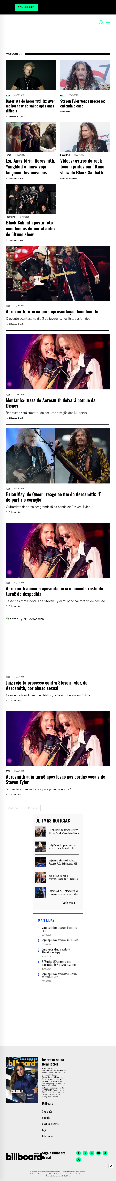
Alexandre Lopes (17, 116)
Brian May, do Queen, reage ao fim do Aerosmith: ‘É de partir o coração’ (53, 497)
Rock (8, 95)
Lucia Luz (67, 111)
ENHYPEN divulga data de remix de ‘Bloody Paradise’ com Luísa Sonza (64, 831)
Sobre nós (47, 1111)
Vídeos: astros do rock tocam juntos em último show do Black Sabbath (82, 166)
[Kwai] (78, 1159)
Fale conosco (48, 1136)
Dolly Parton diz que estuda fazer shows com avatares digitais (63, 846)
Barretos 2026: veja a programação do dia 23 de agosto (63, 877)
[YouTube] (98, 1153)
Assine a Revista (50, 1124)
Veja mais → (71, 902)
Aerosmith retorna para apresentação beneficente (52, 311)
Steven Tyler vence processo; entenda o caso (82, 103)
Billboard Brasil (16, 178)
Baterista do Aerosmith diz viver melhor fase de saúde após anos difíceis (30, 106)
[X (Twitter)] (91, 1153)
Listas (8, 155)
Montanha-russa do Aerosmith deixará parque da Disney (50, 403)
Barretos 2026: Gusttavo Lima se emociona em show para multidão (63, 892)
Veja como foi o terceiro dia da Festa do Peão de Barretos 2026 (63, 862)
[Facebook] (78, 1153)
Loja (44, 1130)
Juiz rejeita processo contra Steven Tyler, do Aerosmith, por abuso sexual (46, 685)
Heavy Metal (65, 155)
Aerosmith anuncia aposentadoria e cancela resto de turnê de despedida (54, 591)
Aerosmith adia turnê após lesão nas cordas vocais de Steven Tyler (55, 779)
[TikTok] (105, 1153)
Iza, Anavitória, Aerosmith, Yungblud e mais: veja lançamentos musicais (30, 166)
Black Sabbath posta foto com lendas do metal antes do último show (30, 228)
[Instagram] (85, 1153)
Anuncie (46, 1118)
